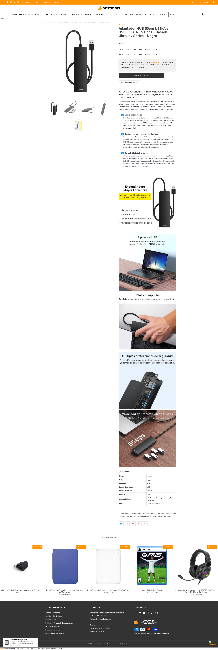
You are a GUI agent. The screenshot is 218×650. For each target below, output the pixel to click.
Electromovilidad (119, 14)
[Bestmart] (109, 8)
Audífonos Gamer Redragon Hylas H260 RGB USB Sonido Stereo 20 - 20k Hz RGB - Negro (195, 566)
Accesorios (135, 14)
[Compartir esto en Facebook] (127, 523)
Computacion (50, 14)
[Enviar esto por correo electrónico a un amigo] (145, 523)
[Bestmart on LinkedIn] (14, 2)
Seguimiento (46, 2)
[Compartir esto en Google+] (139, 523)
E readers (76, 14)
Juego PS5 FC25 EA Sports (152, 566)
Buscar (56, 2)
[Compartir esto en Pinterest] (133, 523)
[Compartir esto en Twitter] (121, 523)
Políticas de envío (51, 619)
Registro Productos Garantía (54, 633)
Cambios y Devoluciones (53, 616)
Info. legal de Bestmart (52, 626)
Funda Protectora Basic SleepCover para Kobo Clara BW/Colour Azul (65, 566)
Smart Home (34, 14)
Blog (38, 2)
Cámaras (88, 14)
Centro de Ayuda (27, 2)
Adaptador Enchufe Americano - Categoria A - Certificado (21, 566)
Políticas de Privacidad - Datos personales (59, 623)
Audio (64, 14)
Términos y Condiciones (53, 613)
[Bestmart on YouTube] (7, 2)
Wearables (101, 14)
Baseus (121, 25)
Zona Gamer (18, 14)
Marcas (148, 14)
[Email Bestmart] (18, 2)
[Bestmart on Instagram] (11, 2)
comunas (155, 62)
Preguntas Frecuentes (52, 630)
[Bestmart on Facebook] (4, 2)
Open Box (160, 14)
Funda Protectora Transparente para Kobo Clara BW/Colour (108, 566)
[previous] (46, 60)
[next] (112, 60)
